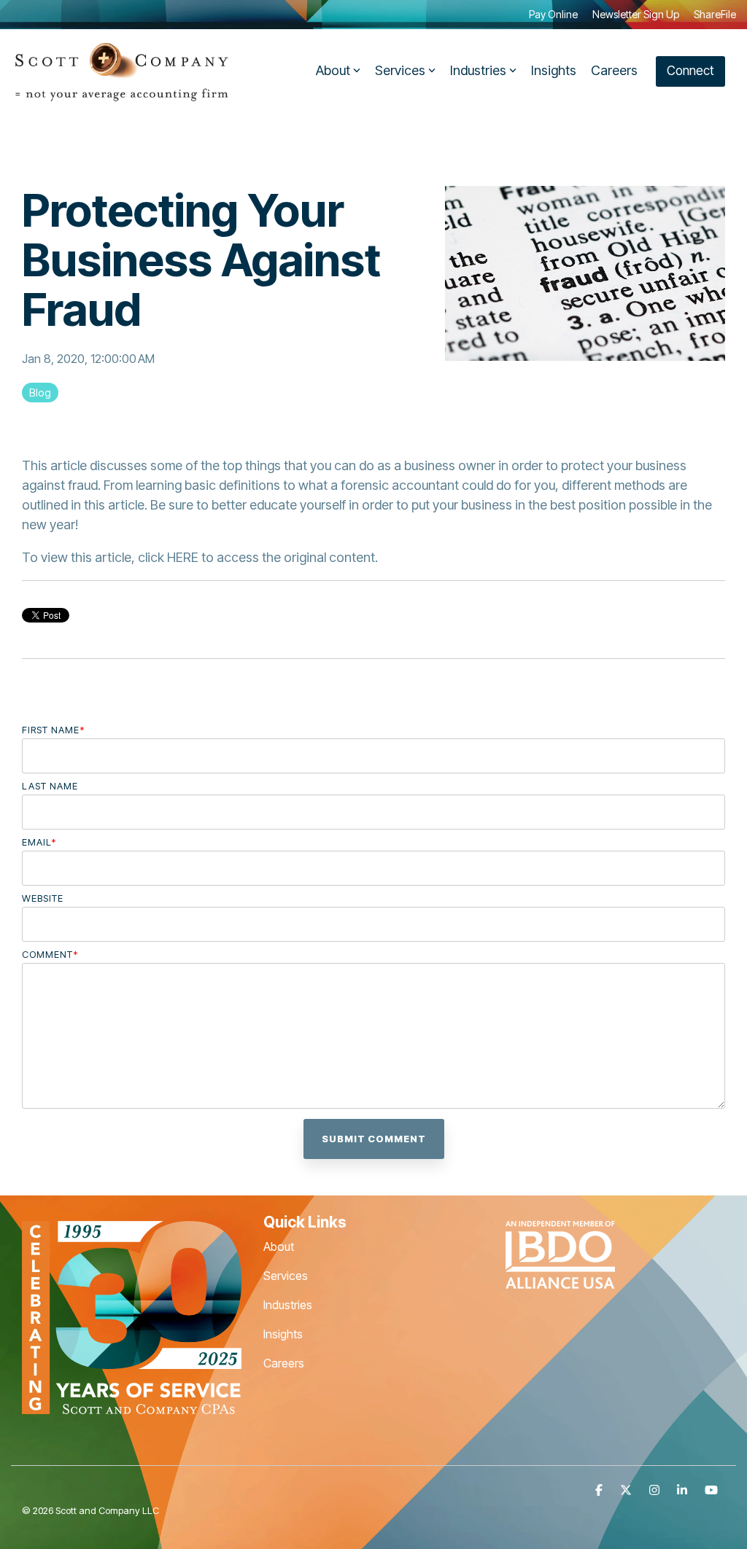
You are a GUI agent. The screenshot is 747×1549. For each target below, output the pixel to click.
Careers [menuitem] (283, 1363)
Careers (614, 70)
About (333, 70)
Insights (553, 70)
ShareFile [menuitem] (715, 14)
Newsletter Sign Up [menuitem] (635, 14)
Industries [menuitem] (287, 1305)
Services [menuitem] (285, 1275)
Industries (478, 70)
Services (400, 70)
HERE (182, 557)
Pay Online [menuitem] (553, 14)
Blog (40, 392)
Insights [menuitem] (283, 1334)
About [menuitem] (278, 1246)
